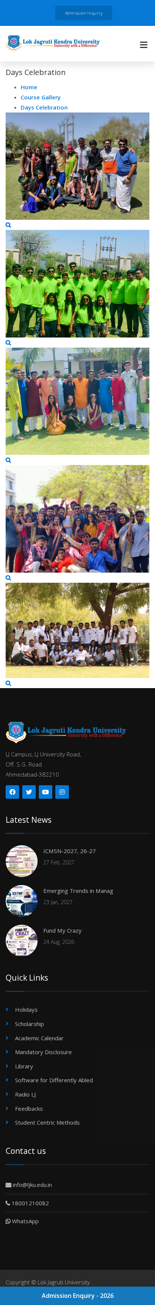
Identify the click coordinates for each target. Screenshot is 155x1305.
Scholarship (29, 1024)
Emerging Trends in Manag (78, 890)
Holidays (26, 1009)
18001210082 (29, 1203)
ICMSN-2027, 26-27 (69, 851)
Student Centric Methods (47, 1122)
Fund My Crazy (62, 930)
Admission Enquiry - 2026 (78, 1296)
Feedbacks (29, 1108)
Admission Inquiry (84, 13)
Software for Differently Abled (54, 1080)
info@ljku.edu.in (31, 1184)
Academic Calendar (39, 1038)
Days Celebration (44, 107)
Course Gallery (41, 97)
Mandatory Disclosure (43, 1052)
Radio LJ (25, 1094)
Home (29, 87)
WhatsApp (25, 1221)
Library (24, 1066)
